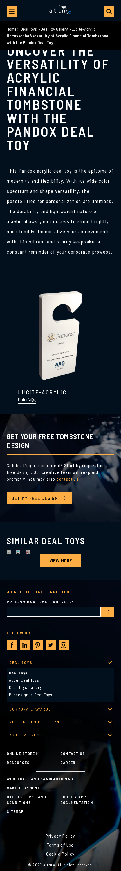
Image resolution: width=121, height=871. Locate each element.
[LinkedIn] (24, 645)
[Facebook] (12, 645)
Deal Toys (29, 28)
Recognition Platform (34, 722)
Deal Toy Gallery (54, 28)
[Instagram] (63, 645)
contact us (68, 478)
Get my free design (34, 498)
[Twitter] (50, 645)
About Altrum (24, 734)
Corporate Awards (30, 709)
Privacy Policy (60, 835)
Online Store (21, 753)
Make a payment (23, 787)
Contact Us (72, 753)
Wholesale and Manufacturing (40, 778)
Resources (18, 762)
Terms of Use (60, 844)
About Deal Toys (24, 680)
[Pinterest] (37, 645)
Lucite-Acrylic (84, 28)
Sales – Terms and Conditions (26, 799)
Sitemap (15, 811)
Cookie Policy (60, 853)
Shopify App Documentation (76, 799)
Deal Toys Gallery (25, 687)
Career (67, 762)
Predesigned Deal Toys (31, 694)
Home (12, 28)
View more (60, 560)
